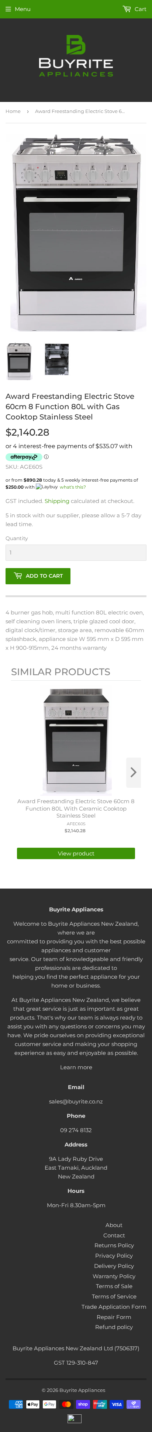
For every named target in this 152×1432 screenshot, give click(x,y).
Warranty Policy (114, 1276)
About (114, 1225)
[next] (133, 773)
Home (13, 111)
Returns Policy (114, 1245)
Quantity (17, 538)
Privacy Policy (114, 1255)
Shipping (57, 500)
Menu (23, 9)
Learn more (76, 1067)
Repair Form (114, 1317)
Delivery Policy (114, 1265)
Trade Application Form (114, 1306)
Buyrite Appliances (82, 1390)
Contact (114, 1235)
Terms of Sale (114, 1286)
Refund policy (114, 1326)
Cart (139, 9)
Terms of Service (114, 1296)
